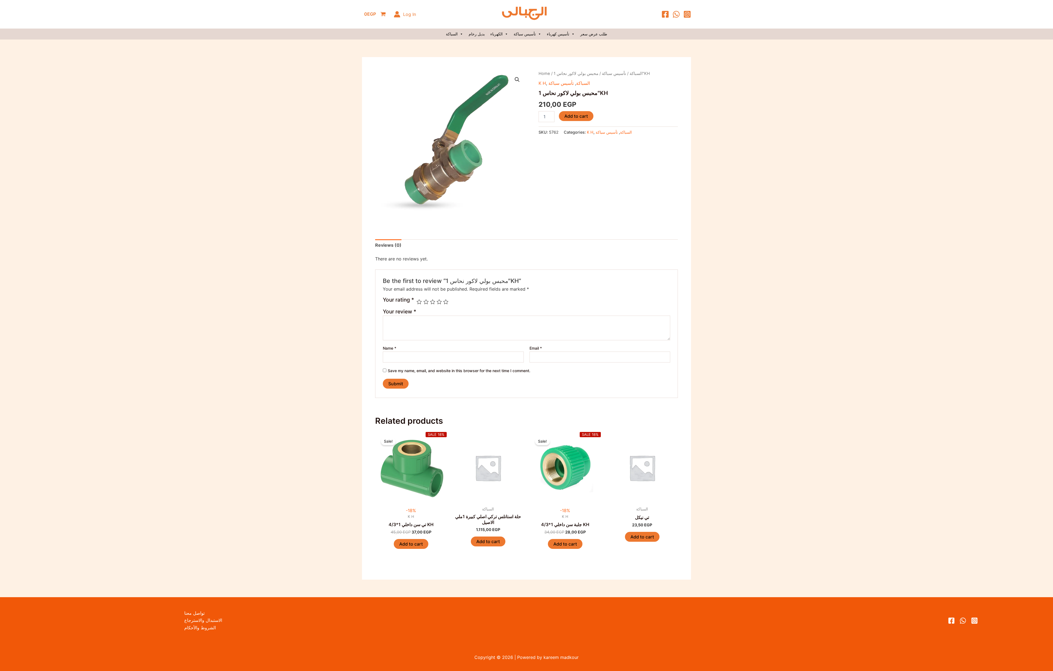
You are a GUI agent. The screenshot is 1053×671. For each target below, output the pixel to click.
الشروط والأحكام (200, 627)
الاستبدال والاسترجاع (203, 620)
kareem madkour (560, 657)
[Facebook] (665, 14)
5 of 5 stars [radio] (445, 301)
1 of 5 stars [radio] (419, 301)
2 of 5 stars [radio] (426, 301)
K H (542, 83)
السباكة (452, 34)
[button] (517, 80)
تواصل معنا (194, 613)
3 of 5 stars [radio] (432, 301)
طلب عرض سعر (593, 34)
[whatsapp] (962, 620)
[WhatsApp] (676, 14)
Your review (399, 311)
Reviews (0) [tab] (388, 245)
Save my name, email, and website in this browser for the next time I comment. (459, 370)
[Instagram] (687, 14)
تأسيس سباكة (525, 34)
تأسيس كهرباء (558, 34)
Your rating (398, 300)
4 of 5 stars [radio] (439, 301)
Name (389, 348)
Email (536, 348)
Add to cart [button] (411, 544)
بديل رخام (477, 34)
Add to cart (576, 116)
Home (544, 73)
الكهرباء (496, 34)
